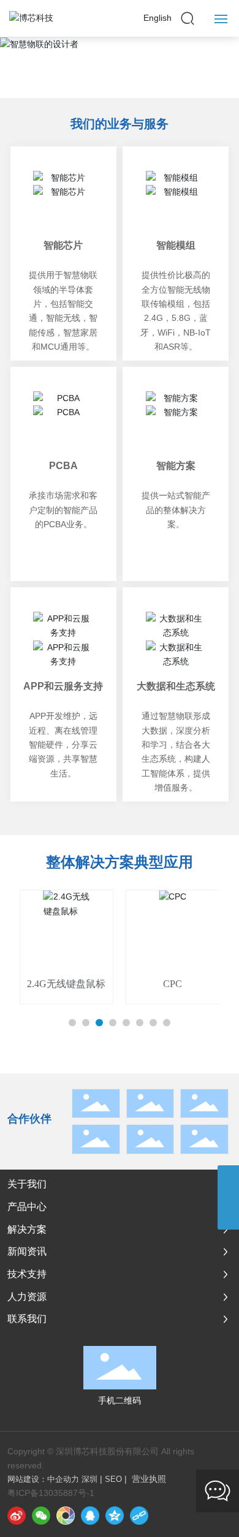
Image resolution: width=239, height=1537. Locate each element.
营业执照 (149, 1479)
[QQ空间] (114, 1515)
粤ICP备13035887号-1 (50, 1493)
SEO (113, 1479)
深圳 (89, 1479)
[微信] (41, 1515)
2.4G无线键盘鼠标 (66, 984)
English (157, 18)
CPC (172, 984)
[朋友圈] (65, 1515)
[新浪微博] (16, 1515)
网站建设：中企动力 (43, 1479)
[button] (119, 43)
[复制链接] (139, 1515)
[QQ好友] (90, 1515)
